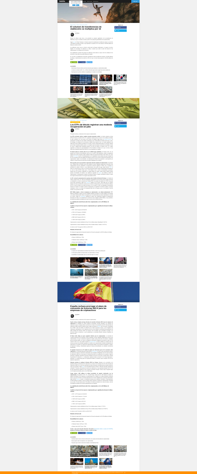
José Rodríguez (77, 33)
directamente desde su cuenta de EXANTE (103, 428)
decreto (100, 172)
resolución (88, 182)
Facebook (119, 27)
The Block (76, 156)
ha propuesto (94, 351)
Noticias (77, 24)
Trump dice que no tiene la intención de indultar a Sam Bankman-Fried (84, 442)
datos (74, 42)
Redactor (76, 34)
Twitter (118, 30)
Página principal (72, 24)
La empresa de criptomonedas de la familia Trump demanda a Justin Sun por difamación (88, 250)
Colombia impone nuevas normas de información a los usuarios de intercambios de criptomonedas (90, 438)
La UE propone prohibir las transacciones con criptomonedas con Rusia (85, 252)
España (80, 304)
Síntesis (77, 120)
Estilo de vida (89, 1)
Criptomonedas (84, 120)
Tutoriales (84, 1)
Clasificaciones (95, 1)
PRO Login (135, 1)
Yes (77, 5)
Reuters (99, 326)
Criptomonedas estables (83, 24)
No (73, 5)
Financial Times (93, 341)
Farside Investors (107, 139)
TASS (110, 167)
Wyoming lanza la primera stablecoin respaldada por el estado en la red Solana (86, 71)
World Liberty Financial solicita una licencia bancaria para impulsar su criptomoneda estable (89, 68)
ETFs (80, 120)
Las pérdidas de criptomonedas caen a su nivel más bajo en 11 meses (84, 254)
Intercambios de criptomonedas (87, 304)
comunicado (83, 196)
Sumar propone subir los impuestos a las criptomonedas (82, 440)
